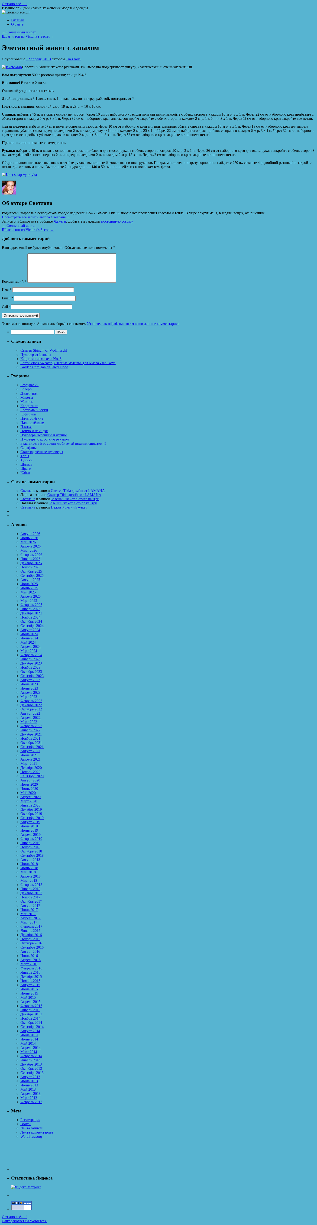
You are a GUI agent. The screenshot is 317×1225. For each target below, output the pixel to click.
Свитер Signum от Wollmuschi (43, 350)
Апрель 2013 (30, 1093)
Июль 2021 (29, 755)
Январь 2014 (30, 1060)
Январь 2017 (30, 931)
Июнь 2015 (29, 993)
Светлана (73, 59)
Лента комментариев (36, 1132)
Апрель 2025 (30, 596)
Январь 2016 (30, 972)
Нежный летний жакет (69, 507)
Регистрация (30, 1120)
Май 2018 (28, 872)
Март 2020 (28, 801)
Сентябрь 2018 (32, 855)
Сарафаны (28, 448)
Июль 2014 (29, 1035)
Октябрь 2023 (31, 672)
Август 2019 (30, 822)
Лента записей (31, 1128)
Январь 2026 (30, 559)
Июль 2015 (29, 989)
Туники (26, 460)
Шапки (26, 464)
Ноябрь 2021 (30, 738)
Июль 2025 (29, 584)
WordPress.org (31, 1136)
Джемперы (29, 393)
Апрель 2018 (30, 876)
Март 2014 (28, 1052)
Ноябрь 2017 (30, 897)
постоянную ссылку (117, 221)
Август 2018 (30, 860)
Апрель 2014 (30, 1048)
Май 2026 (28, 542)
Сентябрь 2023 (32, 676)
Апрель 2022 (30, 717)
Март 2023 (28, 697)
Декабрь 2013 (31, 1064)
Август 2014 (30, 1031)
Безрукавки (29, 385)
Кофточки (28, 414)
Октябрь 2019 (31, 814)
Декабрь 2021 (31, 734)
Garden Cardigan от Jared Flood (44, 367)
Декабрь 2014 (31, 1014)
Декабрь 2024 (31, 613)
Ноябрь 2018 (30, 847)
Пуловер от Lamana (35, 354)
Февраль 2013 (31, 1102)
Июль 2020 (29, 784)
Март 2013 (28, 1098)
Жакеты (60, 221)
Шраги (25, 468)
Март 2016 (28, 964)
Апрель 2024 (30, 646)
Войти (25, 1124)
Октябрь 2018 (31, 851)
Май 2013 (28, 1089)
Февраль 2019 (31, 839)
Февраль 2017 (31, 926)
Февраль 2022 (31, 726)
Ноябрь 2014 (30, 1018)
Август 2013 (30, 1077)
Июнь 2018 (29, 868)
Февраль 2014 (31, 1056)
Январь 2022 (30, 730)
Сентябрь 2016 (32, 947)
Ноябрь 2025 (30, 567)
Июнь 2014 (29, 1039)
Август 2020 (30, 780)
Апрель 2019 (30, 834)
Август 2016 (30, 951)
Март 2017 (28, 922)
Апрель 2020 (30, 797)
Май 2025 (28, 592)
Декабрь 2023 (31, 663)
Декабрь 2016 (31, 935)
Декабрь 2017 (31, 893)
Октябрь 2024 (31, 621)
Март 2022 (28, 722)
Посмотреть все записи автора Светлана (36, 217)
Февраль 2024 (31, 655)
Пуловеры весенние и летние (43, 435)
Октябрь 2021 (31, 743)
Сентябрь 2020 (32, 776)
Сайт (6, 307)
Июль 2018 (29, 864)
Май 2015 (28, 997)
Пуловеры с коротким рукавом (44, 439)
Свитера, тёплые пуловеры (41, 452)
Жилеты (26, 402)
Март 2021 (28, 763)
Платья (26, 427)
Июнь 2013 (29, 1085)
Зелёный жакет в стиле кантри (75, 499)
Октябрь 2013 (31, 1068)
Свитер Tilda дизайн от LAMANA (78, 491)
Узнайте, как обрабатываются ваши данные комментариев (133, 324)
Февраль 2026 (31, 555)
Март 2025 (28, 601)
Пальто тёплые (32, 423)
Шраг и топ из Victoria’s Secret (28, 36)
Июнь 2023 (29, 688)
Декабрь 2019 (31, 809)
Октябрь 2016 (31, 943)
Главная (17, 20)
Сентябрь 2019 (32, 818)
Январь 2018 (30, 889)
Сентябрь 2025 (32, 575)
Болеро (26, 389)
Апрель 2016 (30, 960)
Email (7, 298)
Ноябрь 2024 (30, 617)
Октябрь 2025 (31, 571)
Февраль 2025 (31, 605)
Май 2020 (28, 793)
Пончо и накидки (34, 431)
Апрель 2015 (30, 1002)
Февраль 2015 (31, 1006)
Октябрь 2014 (31, 1022)
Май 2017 (28, 914)
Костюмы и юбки (34, 410)
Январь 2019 (30, 843)
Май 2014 (28, 1043)
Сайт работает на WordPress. (24, 1221)
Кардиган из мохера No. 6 (40, 359)
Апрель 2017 (30, 918)
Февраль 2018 (31, 885)
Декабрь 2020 (31, 768)
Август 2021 (30, 751)
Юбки (25, 473)
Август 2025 (30, 580)
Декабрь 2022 (31, 705)
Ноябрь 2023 (30, 667)
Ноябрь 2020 (30, 772)
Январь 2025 (30, 609)
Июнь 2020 (29, 789)
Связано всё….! (14, 4)
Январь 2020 (30, 805)
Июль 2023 (29, 684)
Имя (6, 290)
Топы (24, 456)
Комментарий (14, 281)
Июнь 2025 (29, 588)
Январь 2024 (30, 659)
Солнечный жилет (19, 32)
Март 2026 (28, 550)
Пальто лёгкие (31, 418)
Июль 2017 (29, 910)
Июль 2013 (29, 1081)
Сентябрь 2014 (32, 1027)
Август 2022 (30, 713)
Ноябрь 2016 (30, 939)
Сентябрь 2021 (32, 747)
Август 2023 (30, 680)
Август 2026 (30, 534)
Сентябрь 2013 (32, 1073)
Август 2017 (30, 905)
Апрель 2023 (30, 692)
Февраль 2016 (31, 968)
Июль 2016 (29, 956)
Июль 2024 (29, 634)
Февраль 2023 (31, 701)
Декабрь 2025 (31, 563)
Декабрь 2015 (31, 977)
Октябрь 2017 (31, 901)
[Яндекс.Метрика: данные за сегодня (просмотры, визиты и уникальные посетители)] (26, 1187)
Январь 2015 (30, 1010)
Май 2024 (28, 642)
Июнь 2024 (29, 638)
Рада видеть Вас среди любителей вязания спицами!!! (63, 443)
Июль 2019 (29, 826)
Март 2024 (28, 651)
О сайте (17, 24)
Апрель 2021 (30, 759)
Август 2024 (30, 630)
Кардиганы (29, 406)
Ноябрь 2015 (30, 981)
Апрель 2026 (30, 546)
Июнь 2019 (29, 830)
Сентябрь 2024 (32, 626)
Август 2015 (30, 985)
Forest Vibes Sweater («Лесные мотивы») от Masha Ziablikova (68, 363)
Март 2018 (28, 880)
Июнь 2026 (29, 538)
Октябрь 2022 (31, 709)
